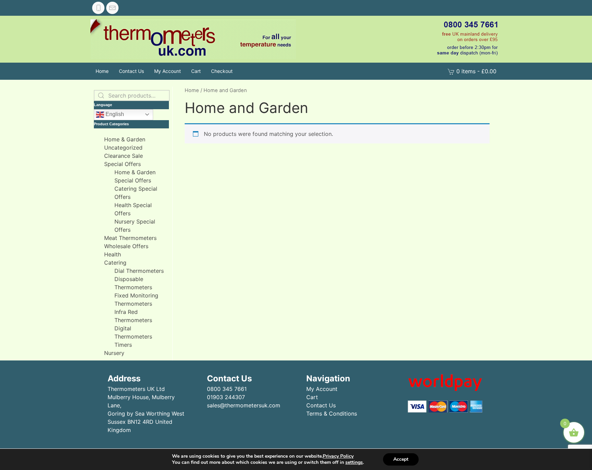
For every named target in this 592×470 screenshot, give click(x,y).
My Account (167, 71)
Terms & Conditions (331, 413)
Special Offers (122, 164)
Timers (123, 344)
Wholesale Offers (126, 246)
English (114, 114)
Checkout (222, 71)
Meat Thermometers (130, 237)
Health (112, 254)
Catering (115, 262)
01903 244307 (226, 397)
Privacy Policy (338, 456)
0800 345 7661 (227, 388)
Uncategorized (123, 147)
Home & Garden (124, 139)
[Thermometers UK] (193, 39)
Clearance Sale (123, 155)
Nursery (114, 353)
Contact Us (131, 71)
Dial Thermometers (139, 270)
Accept (400, 459)
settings (354, 462)
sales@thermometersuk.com (243, 405)
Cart (196, 71)
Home (102, 71)
